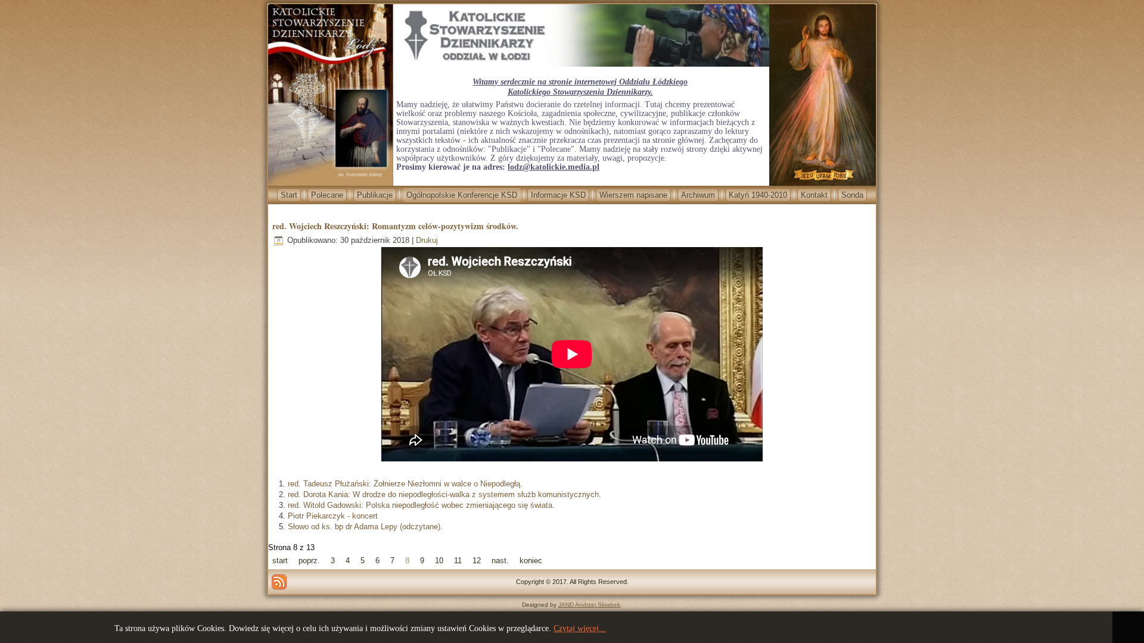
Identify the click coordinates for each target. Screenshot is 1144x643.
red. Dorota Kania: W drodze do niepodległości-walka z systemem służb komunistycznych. (444, 494)
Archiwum (698, 195)
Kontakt (814, 195)
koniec (531, 560)
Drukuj (427, 240)
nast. (500, 560)
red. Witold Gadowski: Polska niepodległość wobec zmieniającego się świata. (421, 505)
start (280, 560)
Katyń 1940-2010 (758, 195)
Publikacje (375, 195)
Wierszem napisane (633, 195)
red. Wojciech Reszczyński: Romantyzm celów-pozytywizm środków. (395, 226)
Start (289, 195)
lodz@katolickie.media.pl (553, 167)
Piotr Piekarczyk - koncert (333, 515)
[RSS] (279, 582)
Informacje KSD (558, 195)
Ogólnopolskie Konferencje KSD (461, 195)
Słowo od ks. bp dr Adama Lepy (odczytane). (365, 526)
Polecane (327, 195)
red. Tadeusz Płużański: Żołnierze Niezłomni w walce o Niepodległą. (405, 483)
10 (439, 560)
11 (458, 560)
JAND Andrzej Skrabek (589, 604)
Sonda (852, 195)
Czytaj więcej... (580, 628)
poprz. (309, 560)
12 (476, 560)
